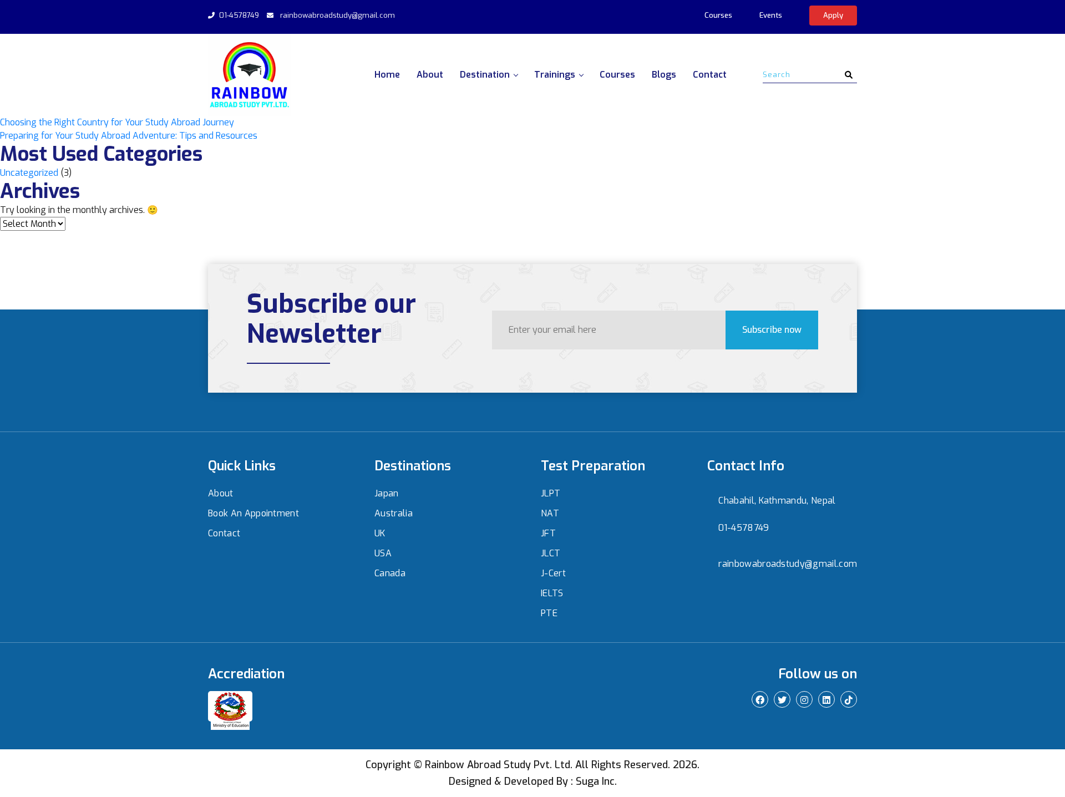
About (430, 74)
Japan (386, 493)
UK (380, 533)
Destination (485, 74)
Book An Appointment (253, 513)
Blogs (664, 74)
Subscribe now (772, 330)
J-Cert (553, 573)
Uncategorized (29, 173)
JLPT (550, 493)
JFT (548, 533)
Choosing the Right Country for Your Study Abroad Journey (117, 122)
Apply (833, 15)
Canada (389, 573)
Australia (393, 513)
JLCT (550, 553)
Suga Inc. (596, 781)
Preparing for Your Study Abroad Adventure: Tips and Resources (128, 135)
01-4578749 (239, 15)
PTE (549, 613)
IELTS (552, 593)
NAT (550, 513)
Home (387, 74)
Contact (710, 74)
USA (383, 553)
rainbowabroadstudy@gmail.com (337, 15)
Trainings (554, 74)
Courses (718, 15)
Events (770, 15)
